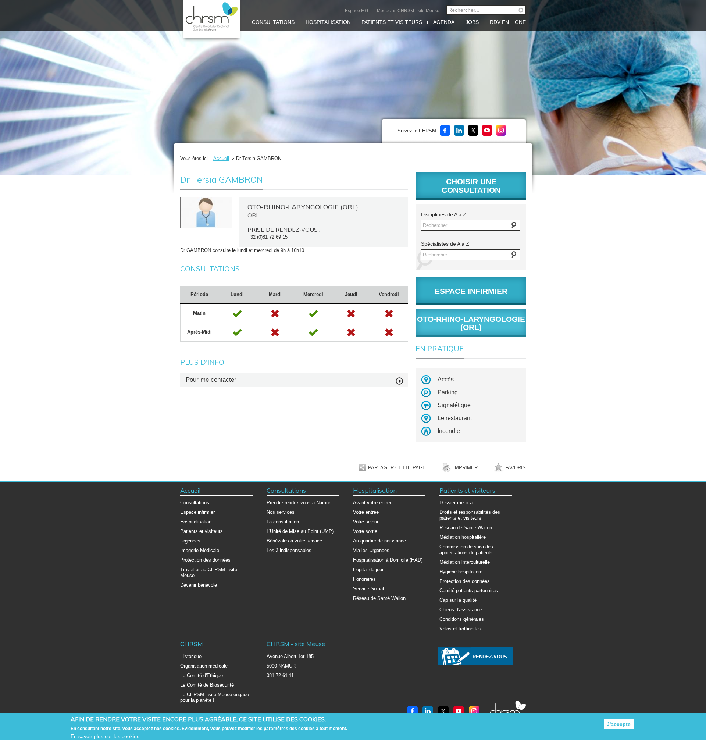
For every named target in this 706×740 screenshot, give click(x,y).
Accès (446, 379)
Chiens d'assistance (460, 609)
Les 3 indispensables (289, 550)
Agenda (443, 22)
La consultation (283, 521)
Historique (191, 656)
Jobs (472, 22)
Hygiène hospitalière (460, 571)
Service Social (368, 588)
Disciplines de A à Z (443, 214)
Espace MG (356, 10)
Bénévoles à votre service (294, 541)
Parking (448, 392)
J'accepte (619, 724)
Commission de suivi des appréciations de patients (466, 549)
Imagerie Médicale (199, 550)
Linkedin (459, 130)
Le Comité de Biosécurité (207, 685)
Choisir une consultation (471, 185)
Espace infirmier (197, 512)
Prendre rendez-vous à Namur (298, 502)
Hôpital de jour (368, 569)
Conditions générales (461, 619)
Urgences (190, 541)
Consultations (273, 22)
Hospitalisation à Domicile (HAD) (387, 560)
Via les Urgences (371, 550)
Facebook (445, 130)
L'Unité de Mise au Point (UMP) (300, 531)
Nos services (281, 512)
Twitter (473, 130)
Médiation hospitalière (462, 537)
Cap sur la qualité (458, 600)
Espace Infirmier (471, 291)
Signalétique (454, 405)
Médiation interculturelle (464, 562)
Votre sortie (365, 531)
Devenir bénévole (198, 585)
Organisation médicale (204, 666)
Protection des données (205, 560)
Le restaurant (455, 418)
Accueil (221, 158)
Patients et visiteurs (391, 22)
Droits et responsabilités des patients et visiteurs (469, 515)
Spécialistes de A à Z (445, 244)
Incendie (449, 431)
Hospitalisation (328, 22)
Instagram (501, 130)
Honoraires (364, 579)
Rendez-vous (490, 656)
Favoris (515, 467)
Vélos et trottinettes (460, 629)
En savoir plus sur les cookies (105, 736)
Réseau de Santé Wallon (379, 598)
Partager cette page (397, 467)
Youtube (487, 130)
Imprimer (465, 467)
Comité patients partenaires (468, 590)
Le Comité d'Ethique (201, 675)
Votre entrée (366, 512)
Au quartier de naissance (379, 541)
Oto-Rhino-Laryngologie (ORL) (471, 323)
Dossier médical (456, 502)
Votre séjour (365, 521)
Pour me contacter (211, 379)
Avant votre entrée (372, 502)
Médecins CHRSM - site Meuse (408, 10)
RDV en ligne (508, 22)
